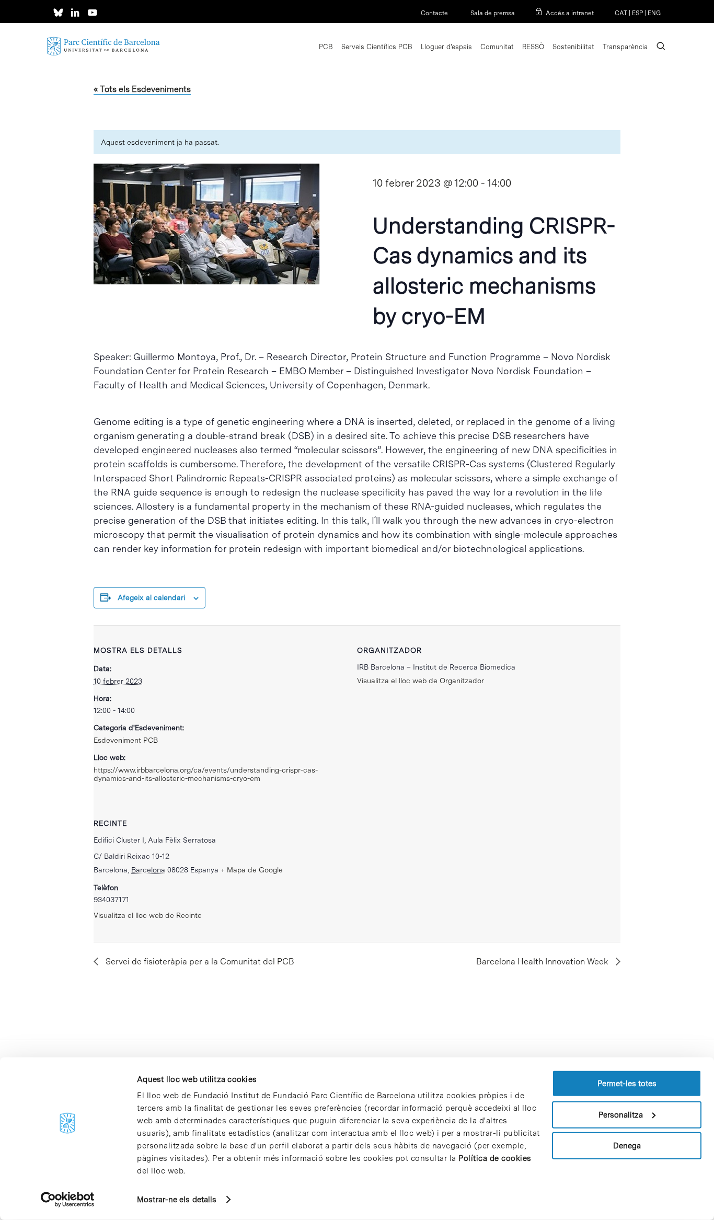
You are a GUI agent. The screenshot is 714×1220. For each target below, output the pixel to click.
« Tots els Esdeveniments (142, 89)
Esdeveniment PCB (126, 740)
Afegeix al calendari (151, 597)
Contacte (434, 13)
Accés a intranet (570, 13)
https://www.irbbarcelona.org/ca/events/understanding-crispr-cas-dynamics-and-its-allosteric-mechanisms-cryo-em (206, 774)
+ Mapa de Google (252, 870)
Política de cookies (495, 1158)
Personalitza (620, 1114)
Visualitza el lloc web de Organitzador (420, 680)
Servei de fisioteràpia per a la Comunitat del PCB (198, 961)
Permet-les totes (627, 1083)
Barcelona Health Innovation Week (543, 961)
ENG (654, 13)
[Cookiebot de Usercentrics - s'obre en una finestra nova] (67, 1199)
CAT (621, 13)
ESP (637, 13)
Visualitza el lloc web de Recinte (148, 915)
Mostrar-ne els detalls (176, 1199)
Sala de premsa (492, 13)
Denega (627, 1145)
